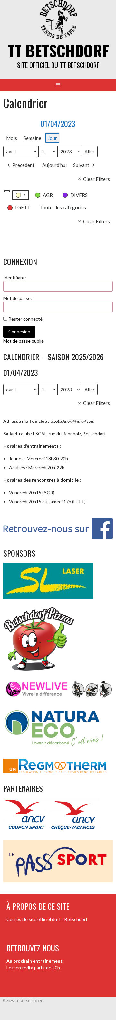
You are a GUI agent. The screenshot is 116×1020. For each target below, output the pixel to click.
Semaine (32, 138)
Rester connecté (25, 319)
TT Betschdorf (58, 50)
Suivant (81, 165)
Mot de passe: (17, 298)
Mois (11, 138)
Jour (52, 138)
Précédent (23, 165)
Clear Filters (96, 179)
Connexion (19, 331)
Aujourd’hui (54, 165)
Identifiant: (14, 277)
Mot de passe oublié (23, 341)
